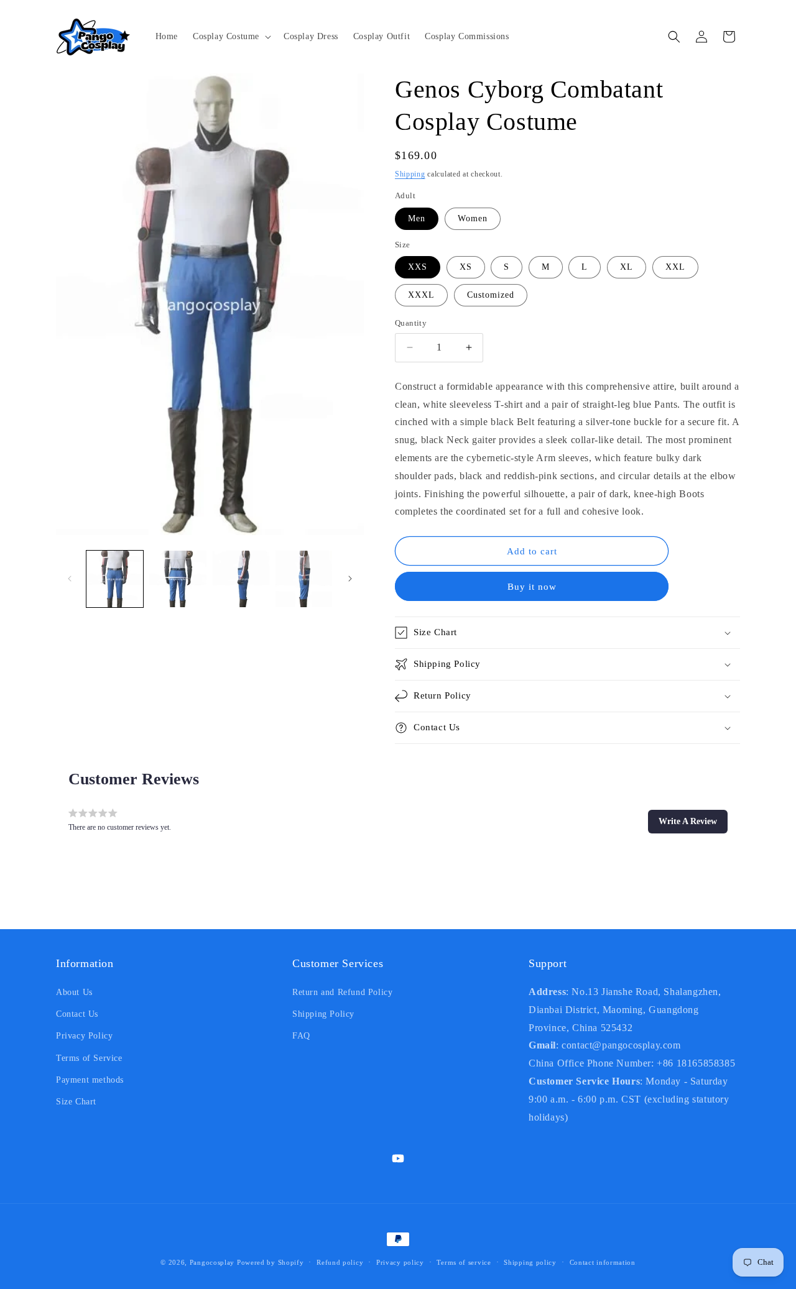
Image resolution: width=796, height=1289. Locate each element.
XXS (417, 267)
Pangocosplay (212, 1262)
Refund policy (340, 1262)
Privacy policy (400, 1262)
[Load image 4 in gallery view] (303, 579)
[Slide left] (69, 578)
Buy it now (532, 587)
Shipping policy (530, 1262)
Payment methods (90, 1080)
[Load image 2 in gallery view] (177, 579)
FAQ (301, 1035)
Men (416, 218)
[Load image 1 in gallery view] (114, 579)
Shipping (410, 174)
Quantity (411, 323)
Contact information (603, 1262)
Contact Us (77, 1014)
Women (473, 218)
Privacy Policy (84, 1035)
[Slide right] (350, 578)
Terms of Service (89, 1058)
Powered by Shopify (270, 1262)
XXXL (421, 295)
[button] (230, 37)
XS (466, 267)
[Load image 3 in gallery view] (241, 579)
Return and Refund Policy (342, 992)
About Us (74, 992)
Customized (490, 295)
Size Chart (76, 1101)
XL (626, 267)
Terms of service (464, 1262)
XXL (675, 267)
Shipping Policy (323, 1014)
